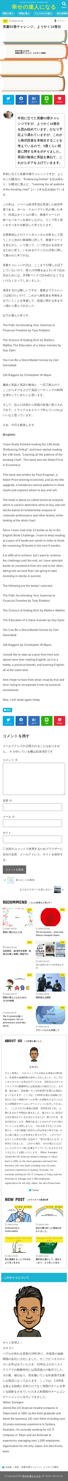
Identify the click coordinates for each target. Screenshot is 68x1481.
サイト (7, 832)
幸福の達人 (24, 13)
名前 (7, 800)
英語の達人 (8, 13)
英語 (5, 21)
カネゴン (34, 1067)
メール (9, 816)
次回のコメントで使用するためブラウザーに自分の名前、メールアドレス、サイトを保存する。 (33, 854)
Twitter (35, 1190)
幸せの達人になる (34, 7)
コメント (10, 759)
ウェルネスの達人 (43, 13)
